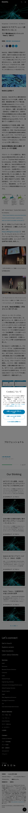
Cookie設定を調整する (14, 421)
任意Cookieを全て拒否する (14, 417)
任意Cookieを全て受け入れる (14, 412)
